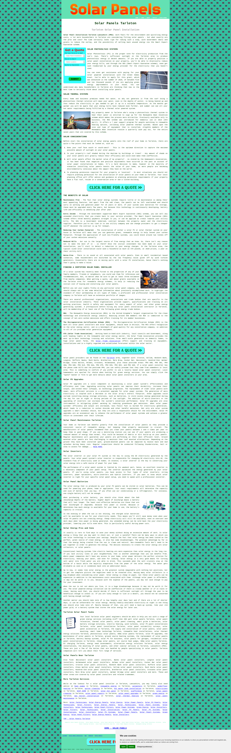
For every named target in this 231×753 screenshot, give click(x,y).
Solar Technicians (78, 702)
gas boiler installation (86, 696)
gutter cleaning (92, 689)
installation (87, 141)
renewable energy (96, 427)
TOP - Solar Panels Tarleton (76, 719)
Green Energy (143, 707)
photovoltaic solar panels (102, 634)
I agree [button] (123, 746)
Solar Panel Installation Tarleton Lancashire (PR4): (88, 35)
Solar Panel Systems (149, 705)
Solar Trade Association (108, 341)
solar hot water (108, 691)
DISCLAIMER (163, 18)
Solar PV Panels (152, 702)
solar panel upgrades (128, 693)
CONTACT (154, 18)
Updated (90, 735)
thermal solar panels (102, 622)
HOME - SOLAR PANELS (115, 728)
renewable (163, 122)
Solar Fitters (84, 705)
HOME (136, 18)
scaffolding (136, 691)
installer (160, 477)
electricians (162, 689)
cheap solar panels (106, 641)
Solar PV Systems (151, 710)
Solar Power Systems (125, 707)
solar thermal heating (127, 696)
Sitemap (65, 735)
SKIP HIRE (81, 691)
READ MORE (97, 447)
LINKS (142, 18)
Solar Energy (116, 702)
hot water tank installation (127, 689)
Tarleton (111, 358)
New (86, 735)
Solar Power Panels (134, 702)
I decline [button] (131, 746)
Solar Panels (98, 735)
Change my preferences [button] (144, 746)
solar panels (138, 37)
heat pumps (79, 686)
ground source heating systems (119, 636)
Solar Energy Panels (98, 702)
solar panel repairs (94, 693)
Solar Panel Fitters (104, 707)
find (71, 660)
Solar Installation (110, 710)
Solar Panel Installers (76, 735)
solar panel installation (103, 626)
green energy (159, 693)
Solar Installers (159, 707)
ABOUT (148, 18)
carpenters (137, 686)
